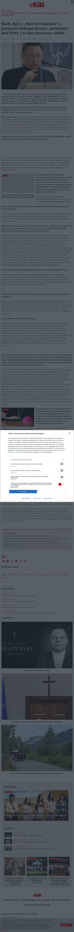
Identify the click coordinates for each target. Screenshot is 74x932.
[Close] (70, 434)
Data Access (37, 498)
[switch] (60, 464)
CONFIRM (23, 491)
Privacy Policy (48, 498)
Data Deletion (26, 498)
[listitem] (37, 460)
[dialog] (37, 466)
